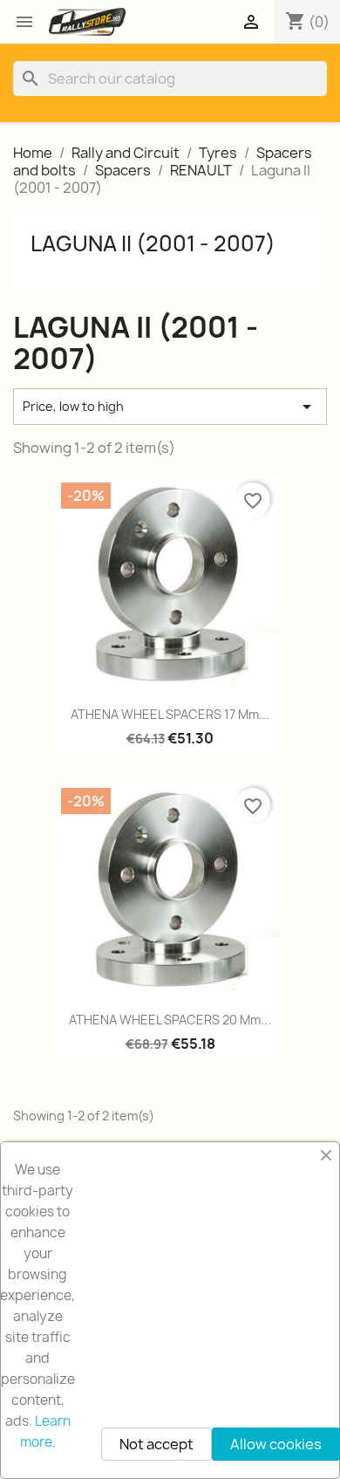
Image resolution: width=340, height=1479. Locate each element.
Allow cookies (276, 1444)
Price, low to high (170, 406)
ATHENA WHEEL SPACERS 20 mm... (170, 1019)
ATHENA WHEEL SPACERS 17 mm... (170, 714)
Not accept (156, 1444)
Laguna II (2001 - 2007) (153, 243)
